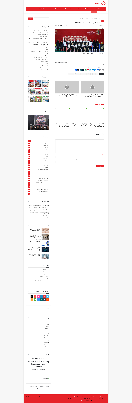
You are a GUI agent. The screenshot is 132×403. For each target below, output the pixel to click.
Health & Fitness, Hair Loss (43, 172)
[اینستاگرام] (38, 299)
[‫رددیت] (47, 299)
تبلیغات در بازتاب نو (44, 274)
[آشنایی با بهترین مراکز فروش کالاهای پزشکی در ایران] (45, 256)
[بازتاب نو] (99, 3)
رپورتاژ (47, 156)
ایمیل (103, 160)
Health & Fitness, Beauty (43, 174)
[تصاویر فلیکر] (38, 296)
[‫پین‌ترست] (44, 296)
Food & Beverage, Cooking (43, 187)
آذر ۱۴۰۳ (47, 328)
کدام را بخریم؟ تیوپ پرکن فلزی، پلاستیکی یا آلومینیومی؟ (40, 45)
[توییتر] (47, 296)
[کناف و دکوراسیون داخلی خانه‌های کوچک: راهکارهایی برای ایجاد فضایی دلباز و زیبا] (45, 237)
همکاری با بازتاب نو (44, 278)
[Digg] (32, 296)
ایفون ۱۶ (46, 63)
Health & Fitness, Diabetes (43, 180)
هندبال (69, 74)
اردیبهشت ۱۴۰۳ (46, 344)
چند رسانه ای (50, 8)
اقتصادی (98, 8)
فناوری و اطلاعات (79, 8)
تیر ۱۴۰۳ (47, 340)
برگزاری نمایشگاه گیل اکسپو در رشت (34, 208)
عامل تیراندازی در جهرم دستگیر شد (80, 125)
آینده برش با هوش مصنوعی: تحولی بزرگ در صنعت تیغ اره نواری (38, 52)
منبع (103, 59)
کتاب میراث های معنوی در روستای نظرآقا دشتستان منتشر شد (38, 213)
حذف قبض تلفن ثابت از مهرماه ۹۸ (35, 205)
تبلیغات (75, 397)
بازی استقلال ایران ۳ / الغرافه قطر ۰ (41, 59)
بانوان (97, 74)
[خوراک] (32, 299)
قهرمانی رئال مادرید (44, 55)
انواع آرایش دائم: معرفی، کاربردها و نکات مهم (39, 31)
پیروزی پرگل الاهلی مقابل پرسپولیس (41, 57)
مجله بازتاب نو (42, 8)
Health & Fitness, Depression (43, 176)
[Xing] (41, 299)
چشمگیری (88, 74)
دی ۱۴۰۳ (47, 326)
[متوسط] (35, 299)
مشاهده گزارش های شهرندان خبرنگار (41, 281)
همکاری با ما (87, 397)
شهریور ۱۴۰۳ (47, 335)
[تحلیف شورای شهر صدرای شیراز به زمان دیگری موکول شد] (96, 115)
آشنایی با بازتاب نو (44, 272)
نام (103, 154)
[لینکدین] (41, 296)
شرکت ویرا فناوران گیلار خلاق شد (35, 210)
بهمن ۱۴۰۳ (47, 324)
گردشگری (56, 8)
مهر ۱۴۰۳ (47, 333)
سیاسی (93, 8)
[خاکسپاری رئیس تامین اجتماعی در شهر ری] (38, 122)
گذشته (79, 74)
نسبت (73, 74)
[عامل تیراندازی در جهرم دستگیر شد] (79, 115)
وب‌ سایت (77, 160)
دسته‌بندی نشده (45, 163)
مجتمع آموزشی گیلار (45, 205)
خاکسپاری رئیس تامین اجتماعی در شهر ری (39, 128)
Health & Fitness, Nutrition (43, 185)
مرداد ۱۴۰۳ (47, 338)
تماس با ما (99, 397)
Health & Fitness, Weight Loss (42, 189)
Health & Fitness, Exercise (43, 191)
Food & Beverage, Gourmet (43, 169)
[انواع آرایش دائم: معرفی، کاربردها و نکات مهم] (45, 230)
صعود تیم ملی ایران (44, 61)
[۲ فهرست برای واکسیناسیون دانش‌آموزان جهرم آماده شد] (62, 115)
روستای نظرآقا (46, 212)
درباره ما (93, 397)
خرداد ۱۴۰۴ (47, 322)
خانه (102, 18)
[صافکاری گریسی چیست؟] (45, 243)
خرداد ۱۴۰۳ (47, 342)
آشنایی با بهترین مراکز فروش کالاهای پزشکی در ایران (38, 42)
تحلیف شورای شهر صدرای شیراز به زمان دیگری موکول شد (97, 125)
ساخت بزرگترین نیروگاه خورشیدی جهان (39, 216)
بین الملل (72, 8)
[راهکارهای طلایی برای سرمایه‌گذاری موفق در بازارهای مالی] (45, 249)
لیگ (75, 74)
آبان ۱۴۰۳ (47, 331)
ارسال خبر (80, 397)
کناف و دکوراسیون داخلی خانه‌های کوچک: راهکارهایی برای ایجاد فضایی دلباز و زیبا (38, 33)
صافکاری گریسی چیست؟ (43, 36)
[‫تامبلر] (44, 299)
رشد (81, 74)
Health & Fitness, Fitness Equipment (41, 183)
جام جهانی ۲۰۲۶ (45, 66)
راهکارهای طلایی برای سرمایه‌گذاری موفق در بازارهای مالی (38, 39)
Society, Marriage (45, 165)
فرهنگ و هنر (87, 8)
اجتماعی (103, 8)
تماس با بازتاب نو (45, 269)
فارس (96, 18)
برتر (94, 74)
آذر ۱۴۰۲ (47, 347)
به (91, 74)
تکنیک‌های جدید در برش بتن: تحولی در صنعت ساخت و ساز (38, 48)
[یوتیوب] (35, 296)
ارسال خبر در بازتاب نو (44, 276)
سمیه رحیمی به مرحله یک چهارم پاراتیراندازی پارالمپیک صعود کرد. (39, 68)
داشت (85, 74)
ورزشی (61, 8)
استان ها (66, 8)
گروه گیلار (82, 400)
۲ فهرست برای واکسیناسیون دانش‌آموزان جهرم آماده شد (64, 125)
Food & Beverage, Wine (43, 178)
